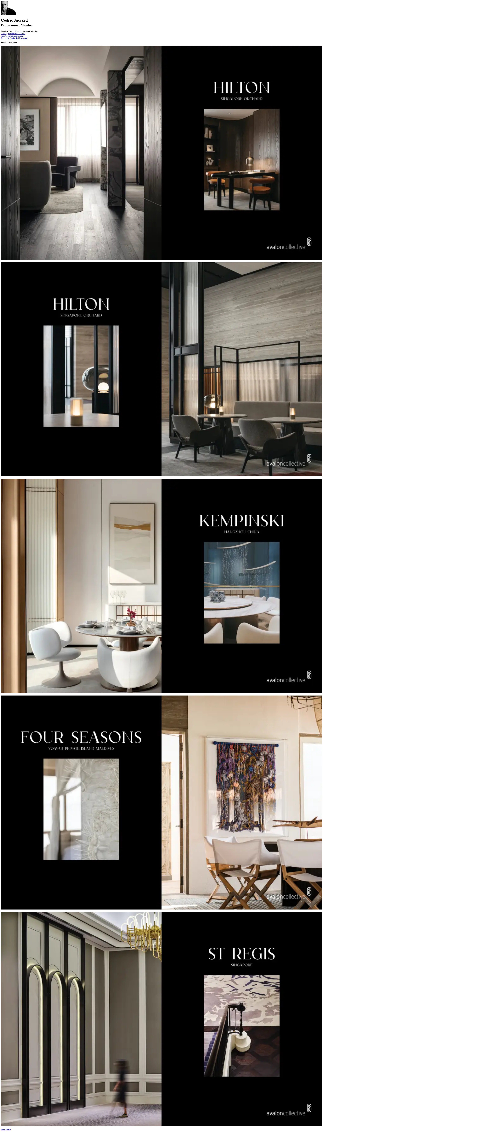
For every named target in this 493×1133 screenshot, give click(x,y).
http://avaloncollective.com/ (12, 36)
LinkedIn (14, 38)
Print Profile (6, 1130)
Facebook (5, 38)
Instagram (23, 38)
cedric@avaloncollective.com (13, 33)
